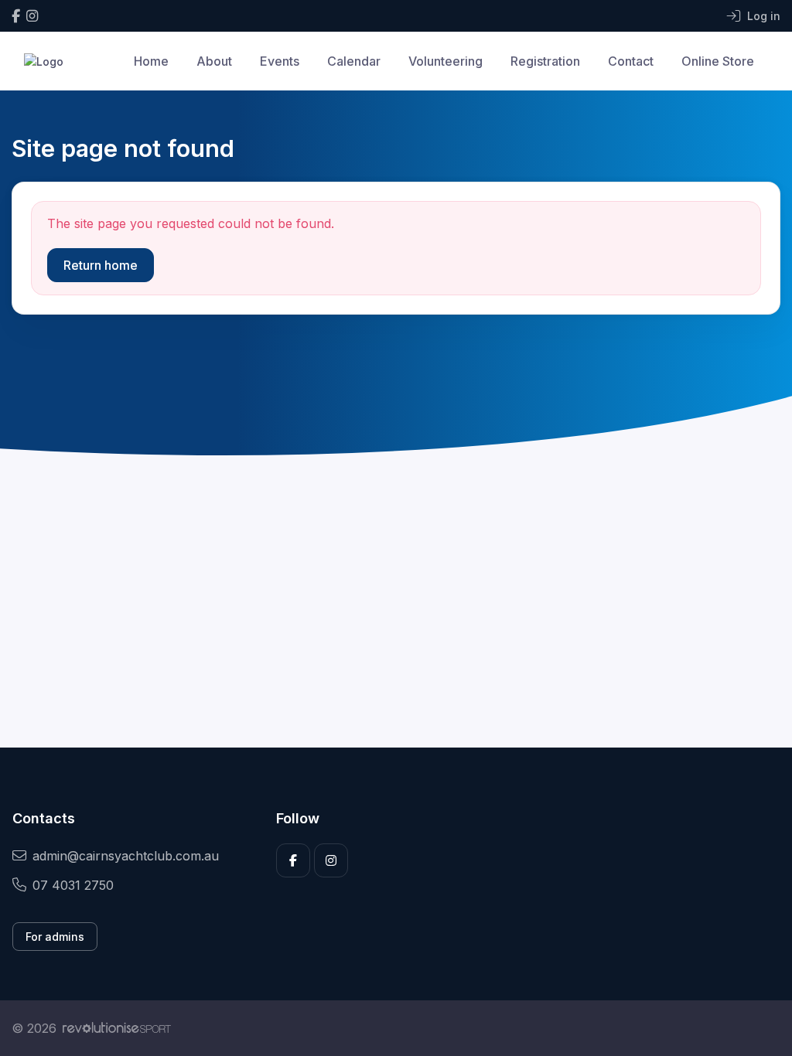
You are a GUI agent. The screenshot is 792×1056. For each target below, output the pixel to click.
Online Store (717, 61)
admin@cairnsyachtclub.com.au (125, 856)
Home (151, 61)
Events (279, 61)
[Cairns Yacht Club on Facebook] (16, 16)
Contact (631, 61)
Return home (100, 265)
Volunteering (445, 61)
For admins (55, 936)
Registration (545, 61)
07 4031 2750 (73, 885)
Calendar (354, 61)
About (214, 61)
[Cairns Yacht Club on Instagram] (32, 16)
